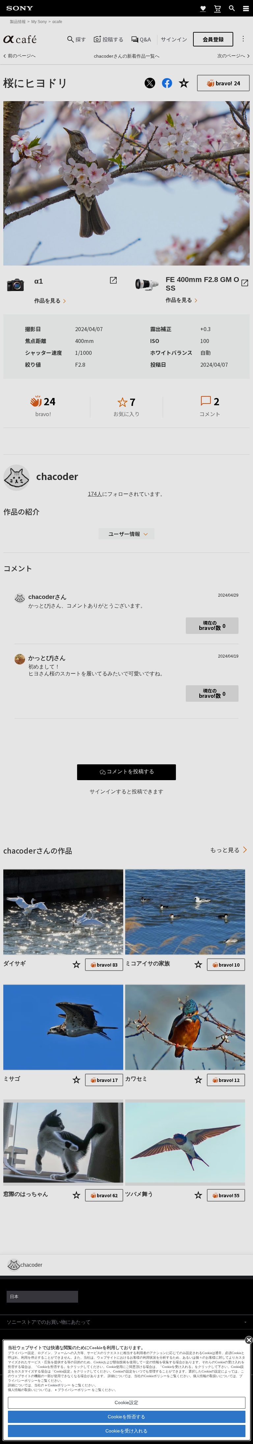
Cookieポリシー (59, 1385)
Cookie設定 (126, 1402)
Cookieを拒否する (126, 1416)
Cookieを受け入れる (126, 1430)
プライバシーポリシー (74, 1390)
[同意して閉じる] (248, 1339)
